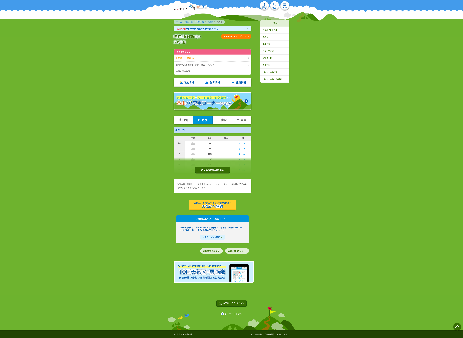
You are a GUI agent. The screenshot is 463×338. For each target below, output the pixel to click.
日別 (185, 120)
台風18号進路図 (183, 71)
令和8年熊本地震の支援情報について (197, 29)
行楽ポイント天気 (270, 30)
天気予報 (200, 22)
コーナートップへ (233, 314)
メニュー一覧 (256, 334)
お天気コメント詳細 (211, 237)
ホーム (179, 22)
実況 (224, 120)
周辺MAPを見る (210, 251)
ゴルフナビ (267, 58)
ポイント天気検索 (270, 72)
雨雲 (243, 120)
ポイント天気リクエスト (273, 79)
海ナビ (265, 37)
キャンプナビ (268, 51)
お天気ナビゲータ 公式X (233, 303)
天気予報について (236, 251)
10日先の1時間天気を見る (212, 170)
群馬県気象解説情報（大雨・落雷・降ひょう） (196, 65)
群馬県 (210, 22)
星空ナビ (266, 65)
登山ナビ (189, 22)
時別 (204, 120)
